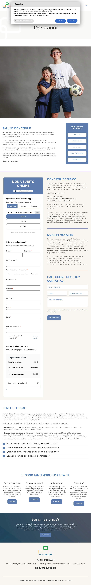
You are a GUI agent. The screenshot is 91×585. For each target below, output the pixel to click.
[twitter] (40, 568)
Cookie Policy (43, 580)
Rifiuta (61, 21)
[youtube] (47, 568)
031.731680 (80, 564)
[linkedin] (50, 568)
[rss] (54, 568)
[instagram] (43, 568)
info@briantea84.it (54, 216)
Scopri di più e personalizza (23, 21)
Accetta (72, 21)
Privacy (56, 580)
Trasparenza (62, 580)
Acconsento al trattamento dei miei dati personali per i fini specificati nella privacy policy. (68, 311)
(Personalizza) (50, 580)
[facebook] (36, 568)
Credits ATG (69, 580)
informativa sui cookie (45, 11)
